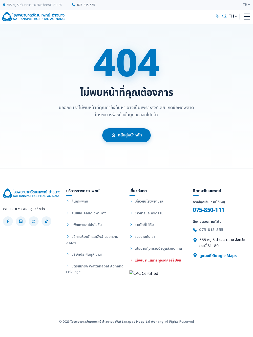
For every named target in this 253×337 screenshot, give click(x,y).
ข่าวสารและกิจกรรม (149, 213)
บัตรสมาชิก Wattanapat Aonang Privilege (95, 269)
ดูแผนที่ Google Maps (217, 256)
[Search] (224, 16)
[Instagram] (34, 221)
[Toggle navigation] (247, 16)
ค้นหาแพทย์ (79, 201)
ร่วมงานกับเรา (144, 236)
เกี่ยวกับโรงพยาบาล (148, 201)
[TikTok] (46, 221)
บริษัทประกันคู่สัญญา (86, 254)
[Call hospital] (218, 16)
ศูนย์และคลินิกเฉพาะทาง (88, 213)
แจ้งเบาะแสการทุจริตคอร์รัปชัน (157, 260)
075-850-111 (208, 210)
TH (245, 4)
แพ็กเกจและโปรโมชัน (86, 224)
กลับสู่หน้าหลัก (130, 135)
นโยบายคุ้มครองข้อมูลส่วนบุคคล (158, 248)
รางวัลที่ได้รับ (144, 224)
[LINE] (21, 221)
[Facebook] (8, 221)
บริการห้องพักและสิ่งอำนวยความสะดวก (92, 239)
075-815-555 (85, 4)
